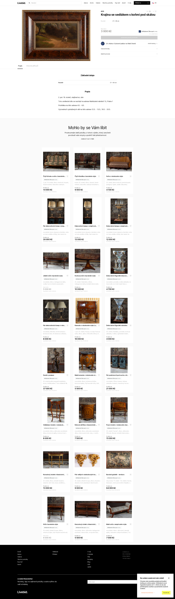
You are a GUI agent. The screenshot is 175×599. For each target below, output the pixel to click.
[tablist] (87, 66)
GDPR (89, 567)
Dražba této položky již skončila (129, 37)
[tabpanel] (87, 93)
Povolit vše (166, 592)
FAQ (89, 557)
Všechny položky (107, 3)
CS (155, 3)
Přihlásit (54, 554)
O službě (90, 554)
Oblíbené (55, 551)
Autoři (124, 3)
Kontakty (90, 559)
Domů (19, 551)
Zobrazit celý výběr (87, 139)
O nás (129, 3)
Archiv (92, 3)
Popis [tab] (20, 66)
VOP (89, 564)
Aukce (86, 3)
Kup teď (117, 3)
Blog (89, 562)
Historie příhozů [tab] (32, 66)
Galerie (98, 3)
